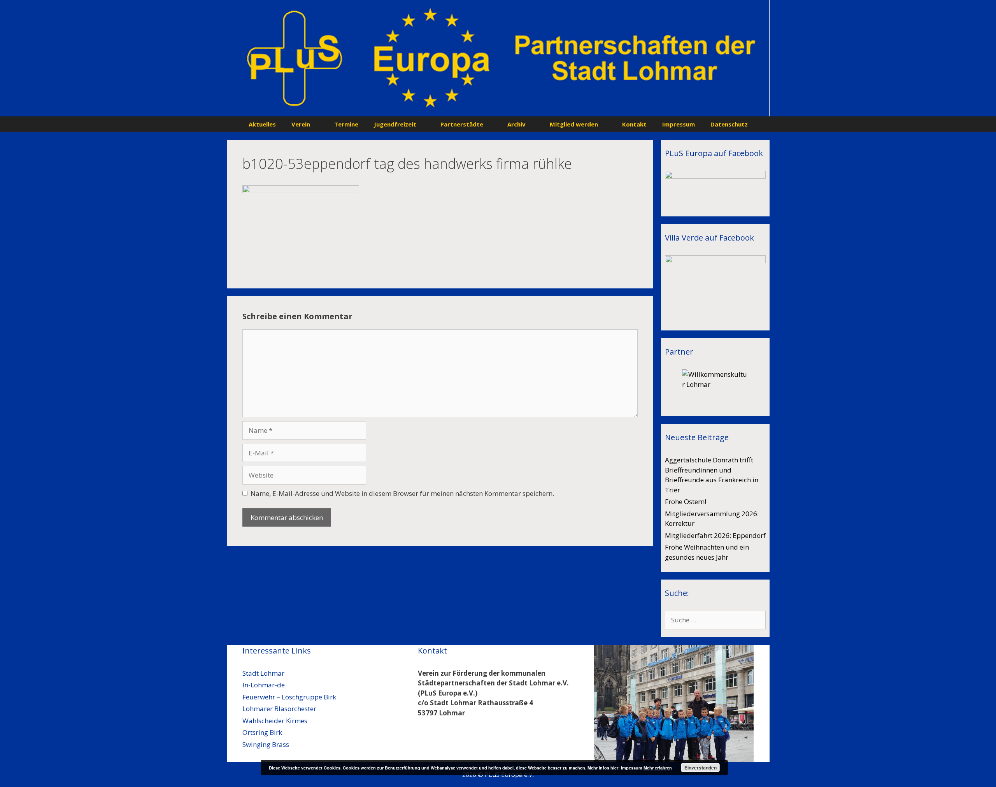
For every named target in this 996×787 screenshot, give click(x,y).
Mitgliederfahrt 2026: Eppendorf (715, 535)
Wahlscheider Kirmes (274, 720)
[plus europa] (498, 57)
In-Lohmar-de (263, 684)
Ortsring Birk (262, 732)
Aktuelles (262, 124)
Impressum (678, 124)
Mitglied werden (574, 124)
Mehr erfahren (658, 768)
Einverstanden (700, 767)
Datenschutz (729, 124)
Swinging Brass (265, 744)
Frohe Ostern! (685, 501)
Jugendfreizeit (395, 124)
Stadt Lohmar (263, 673)
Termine (346, 124)
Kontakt (634, 124)
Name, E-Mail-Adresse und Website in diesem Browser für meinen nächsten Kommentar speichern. (402, 493)
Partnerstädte (461, 124)
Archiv (516, 124)
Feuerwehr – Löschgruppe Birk (289, 696)
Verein (300, 124)
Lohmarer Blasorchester (279, 708)
